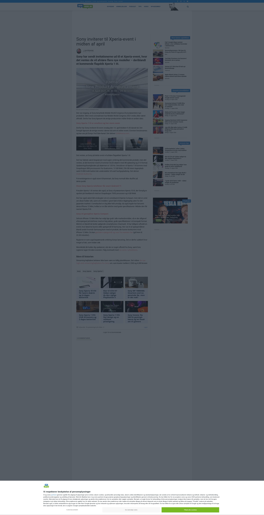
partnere (54, 495)
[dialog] (132, 498)
